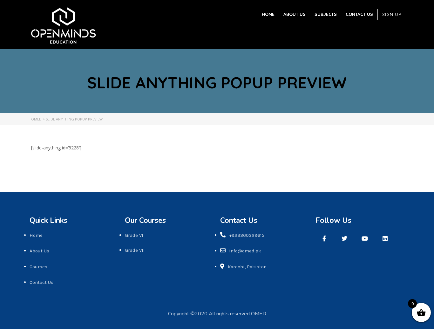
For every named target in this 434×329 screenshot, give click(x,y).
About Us (294, 14)
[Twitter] (344, 238)
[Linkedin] (385, 238)
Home (268, 14)
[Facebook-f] (324, 238)
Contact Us (359, 14)
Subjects (326, 14)
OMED (258, 313)
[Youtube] (364, 238)
